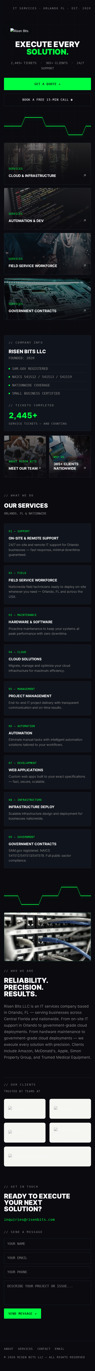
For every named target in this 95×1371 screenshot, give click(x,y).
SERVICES (25, 1348)
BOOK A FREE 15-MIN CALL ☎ (47, 99)
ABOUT (8, 1348)
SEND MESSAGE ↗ (22, 1313)
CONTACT (44, 1348)
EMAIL (59, 1348)
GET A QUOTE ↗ (47, 84)
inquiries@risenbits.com (29, 1219)
